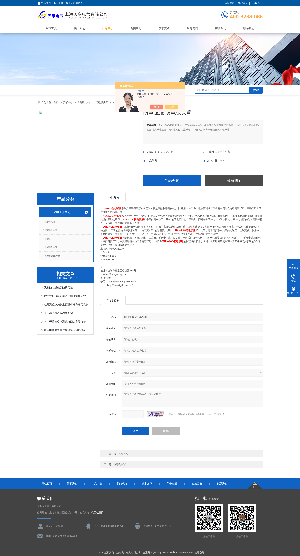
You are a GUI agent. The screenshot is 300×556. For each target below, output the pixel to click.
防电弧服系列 (84, 102)
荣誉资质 (192, 28)
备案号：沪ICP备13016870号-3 (160, 552)
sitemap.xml (186, 552)
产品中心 (107, 28)
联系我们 (256, 3)
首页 (56, 102)
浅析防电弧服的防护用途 (58, 287)
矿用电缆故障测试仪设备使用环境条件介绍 (67, 330)
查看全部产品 (52, 255)
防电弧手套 (51, 247)
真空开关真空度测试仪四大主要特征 (65, 321)
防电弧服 (50, 221)
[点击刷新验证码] (155, 414)
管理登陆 (199, 552)
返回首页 (229, 3)
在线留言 (243, 3)
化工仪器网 (97, 512)
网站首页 (51, 28)
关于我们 (79, 28)
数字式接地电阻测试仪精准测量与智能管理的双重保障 (67, 296)
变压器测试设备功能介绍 (58, 313)
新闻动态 (122, 483)
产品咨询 (172, 180)
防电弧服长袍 (121, 453)
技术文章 (164, 28)
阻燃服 (49, 238)
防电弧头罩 (102, 102)
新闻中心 (135, 28)
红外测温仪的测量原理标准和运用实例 (66, 304)
